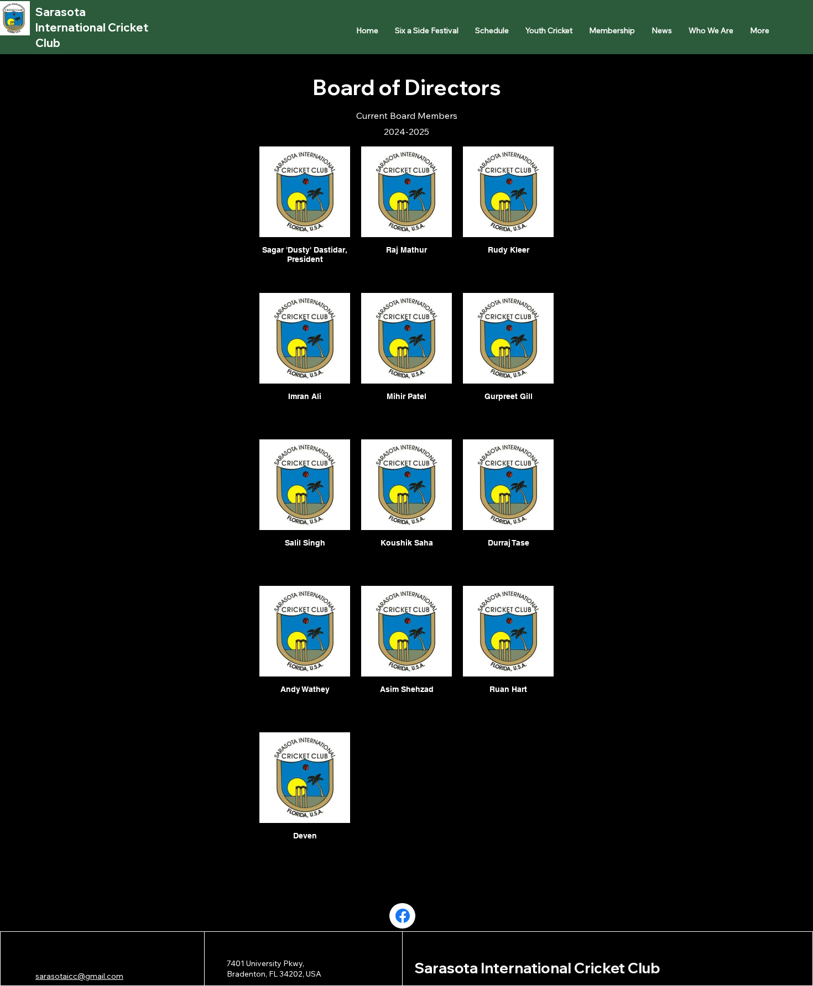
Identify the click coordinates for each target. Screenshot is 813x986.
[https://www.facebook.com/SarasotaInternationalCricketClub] (402, 916)
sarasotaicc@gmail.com (79, 976)
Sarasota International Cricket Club (91, 27)
